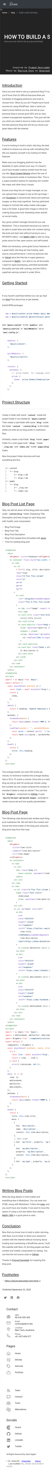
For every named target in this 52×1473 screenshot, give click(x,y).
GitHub (34, 794)
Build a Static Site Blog (28, 13)
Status (38, 1461)
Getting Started (14, 283)
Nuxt (8, 299)
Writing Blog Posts (17, 1190)
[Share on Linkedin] (12, 1297)
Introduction (12, 85)
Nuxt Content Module (20, 173)
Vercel (8, 257)
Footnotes (10, 1274)
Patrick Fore (26, 70)
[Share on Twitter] (5, 1297)
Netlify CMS (29, 237)
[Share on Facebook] (18, 1297)
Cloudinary (11, 198)
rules (42, 1204)
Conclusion (11, 1226)
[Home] (13, 4)
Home (4, 13)
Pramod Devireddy (39, 67)
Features (9, 139)
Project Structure (16, 402)
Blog (13, 13)
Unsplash (44, 70)
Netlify (18, 261)
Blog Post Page (15, 812)
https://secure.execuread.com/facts (21, 1281)
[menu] (4, 4)
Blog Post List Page (18, 504)
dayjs (43, 538)
